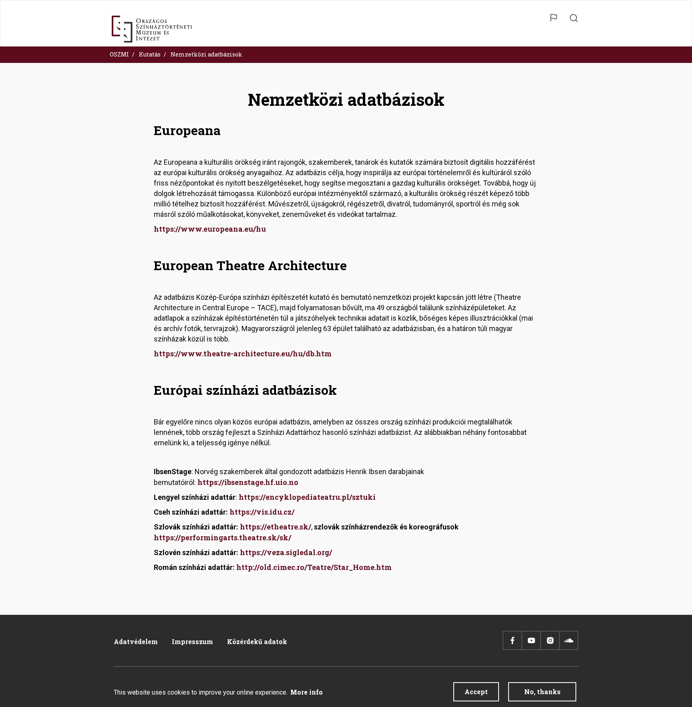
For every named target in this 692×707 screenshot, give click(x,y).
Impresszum (192, 641)
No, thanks (542, 691)
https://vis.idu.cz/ (261, 512)
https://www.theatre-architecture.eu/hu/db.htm (243, 353)
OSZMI (119, 54)
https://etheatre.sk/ (275, 526)
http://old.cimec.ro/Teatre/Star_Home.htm (314, 567)
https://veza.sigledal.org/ (286, 552)
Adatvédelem (136, 641)
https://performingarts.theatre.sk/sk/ (222, 537)
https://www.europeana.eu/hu (210, 229)
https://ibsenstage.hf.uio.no (247, 482)
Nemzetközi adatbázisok (206, 54)
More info (306, 692)
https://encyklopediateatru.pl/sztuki (307, 497)
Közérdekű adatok (257, 641)
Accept (476, 691)
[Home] (152, 29)
